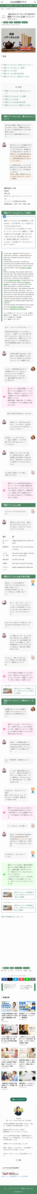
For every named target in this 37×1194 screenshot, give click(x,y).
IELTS (11, 22)
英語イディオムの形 (10, 70)
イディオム (24, 22)
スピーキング (17, 22)
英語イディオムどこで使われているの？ (16, 76)
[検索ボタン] (35, 2)
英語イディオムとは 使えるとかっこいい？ (18, 65)
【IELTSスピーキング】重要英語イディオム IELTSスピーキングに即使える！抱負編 (24, 908)
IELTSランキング (6, 1176)
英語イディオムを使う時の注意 (13, 73)
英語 (30, 970)
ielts (5, 970)
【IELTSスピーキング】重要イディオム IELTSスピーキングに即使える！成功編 (24, 691)
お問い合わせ (29, 1188)
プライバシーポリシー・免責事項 (16, 1188)
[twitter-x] (17, 1160)
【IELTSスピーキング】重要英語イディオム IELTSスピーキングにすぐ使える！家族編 (24, 895)
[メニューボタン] (2, 2)
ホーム (5, 1188)
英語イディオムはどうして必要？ (14, 68)
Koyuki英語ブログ (19, 2)
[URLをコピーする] (33, 979)
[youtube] (20, 1160)
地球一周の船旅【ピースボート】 (12, 917)
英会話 (25, 970)
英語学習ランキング (16, 1176)
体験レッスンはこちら (18, 1099)
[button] (4, 979)
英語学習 (6, 22)
